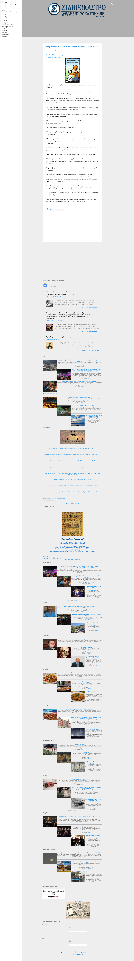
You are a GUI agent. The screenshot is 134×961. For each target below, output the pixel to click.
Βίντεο (4, 8)
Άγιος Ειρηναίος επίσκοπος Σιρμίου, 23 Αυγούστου (72, 543)
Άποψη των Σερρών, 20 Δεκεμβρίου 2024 (79, 397)
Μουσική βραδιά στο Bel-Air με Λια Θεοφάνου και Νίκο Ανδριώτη (79, 381)
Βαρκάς (48, 55)
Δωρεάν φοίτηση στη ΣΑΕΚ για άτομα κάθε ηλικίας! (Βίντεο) (79, 606)
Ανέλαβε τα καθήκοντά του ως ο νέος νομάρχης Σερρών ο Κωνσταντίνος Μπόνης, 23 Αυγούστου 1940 (72, 467)
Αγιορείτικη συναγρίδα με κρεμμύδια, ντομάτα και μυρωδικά (86, 681)
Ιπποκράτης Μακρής (86, 647)
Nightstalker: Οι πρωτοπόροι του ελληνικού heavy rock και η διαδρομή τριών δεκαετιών (79, 817)
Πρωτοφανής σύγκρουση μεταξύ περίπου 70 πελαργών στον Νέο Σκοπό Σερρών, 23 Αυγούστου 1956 (72, 492)
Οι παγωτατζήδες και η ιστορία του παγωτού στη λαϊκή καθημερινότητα (86, 788)
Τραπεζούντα (86, 752)
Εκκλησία (4, 36)
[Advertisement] (108, 43)
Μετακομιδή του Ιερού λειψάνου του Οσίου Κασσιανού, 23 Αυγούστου (72, 545)
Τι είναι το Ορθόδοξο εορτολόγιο (52, 558)
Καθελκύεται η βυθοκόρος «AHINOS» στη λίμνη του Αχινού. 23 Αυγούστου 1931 (72, 479)
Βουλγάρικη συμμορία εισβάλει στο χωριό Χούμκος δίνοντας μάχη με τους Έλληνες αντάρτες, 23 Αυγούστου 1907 (72, 485)
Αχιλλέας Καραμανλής (93, 656)
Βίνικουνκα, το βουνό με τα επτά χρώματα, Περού (79, 709)
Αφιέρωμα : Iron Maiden (86, 826)
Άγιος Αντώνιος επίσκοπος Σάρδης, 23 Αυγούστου (72, 542)
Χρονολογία (76, 503)
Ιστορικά (4, 28)
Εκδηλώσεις (5, 34)
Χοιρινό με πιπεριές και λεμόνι (79, 672)
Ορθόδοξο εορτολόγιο (49, 557)
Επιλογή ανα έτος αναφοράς (10, 2)
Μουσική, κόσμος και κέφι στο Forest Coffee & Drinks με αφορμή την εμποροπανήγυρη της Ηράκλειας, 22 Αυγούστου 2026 (86, 371)
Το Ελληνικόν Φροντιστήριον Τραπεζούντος (93, 762)
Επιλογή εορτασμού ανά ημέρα (72, 559)
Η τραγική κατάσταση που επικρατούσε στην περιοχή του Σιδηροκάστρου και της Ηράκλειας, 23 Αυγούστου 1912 (72, 454)
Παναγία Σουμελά (79, 744)
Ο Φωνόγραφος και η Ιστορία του (79, 779)
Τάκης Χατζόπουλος (79, 639)
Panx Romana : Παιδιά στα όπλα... (93, 836)
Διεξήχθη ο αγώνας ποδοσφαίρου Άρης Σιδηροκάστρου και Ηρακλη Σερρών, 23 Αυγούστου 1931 (72, 448)
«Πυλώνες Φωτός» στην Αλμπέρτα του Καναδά (93, 728)
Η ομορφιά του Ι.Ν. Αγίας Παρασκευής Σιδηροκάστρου (86, 405)
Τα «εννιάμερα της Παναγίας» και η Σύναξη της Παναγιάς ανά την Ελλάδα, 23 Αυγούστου (72, 551)
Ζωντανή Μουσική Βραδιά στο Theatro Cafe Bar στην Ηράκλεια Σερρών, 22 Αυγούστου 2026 (93, 588)
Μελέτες (4, 30)
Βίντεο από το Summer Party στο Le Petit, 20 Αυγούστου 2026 (86, 615)
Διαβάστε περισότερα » (90, 308)
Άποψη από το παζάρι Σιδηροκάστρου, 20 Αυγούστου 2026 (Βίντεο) (93, 624)
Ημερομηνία (69, 503)
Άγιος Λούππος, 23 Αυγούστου (72, 550)
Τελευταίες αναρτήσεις (58, 55)
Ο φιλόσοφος (59, 210)
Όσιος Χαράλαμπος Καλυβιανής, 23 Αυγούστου (72, 546)
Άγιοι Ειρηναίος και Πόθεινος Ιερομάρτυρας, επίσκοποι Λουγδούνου (72, 549)
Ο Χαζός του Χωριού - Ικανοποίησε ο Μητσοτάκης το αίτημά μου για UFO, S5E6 (79, 853)
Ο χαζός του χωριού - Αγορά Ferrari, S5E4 (93, 872)
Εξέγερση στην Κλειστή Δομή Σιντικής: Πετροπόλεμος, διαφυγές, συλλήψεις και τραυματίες (79, 360)
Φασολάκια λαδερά (93, 691)
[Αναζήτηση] (112, 4)
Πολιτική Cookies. (78, 954)
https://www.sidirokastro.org (89, 952)
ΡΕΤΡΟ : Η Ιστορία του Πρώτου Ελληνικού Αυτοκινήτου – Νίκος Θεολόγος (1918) (93, 799)
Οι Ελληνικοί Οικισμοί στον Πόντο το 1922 (60, 294)
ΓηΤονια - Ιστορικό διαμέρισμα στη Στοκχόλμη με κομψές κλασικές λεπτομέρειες (86, 718)
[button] (98, 47)
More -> (82, 366)
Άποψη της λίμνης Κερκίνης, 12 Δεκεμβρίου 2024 (93, 416)
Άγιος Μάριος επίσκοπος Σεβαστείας (58, 337)
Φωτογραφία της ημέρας (9, 4)
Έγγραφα (4, 32)
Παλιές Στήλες (78, 901)
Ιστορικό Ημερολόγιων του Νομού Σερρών (54, 498)
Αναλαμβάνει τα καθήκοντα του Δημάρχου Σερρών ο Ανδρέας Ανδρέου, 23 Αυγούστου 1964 (72, 460)
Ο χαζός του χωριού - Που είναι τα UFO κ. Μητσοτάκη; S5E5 (86, 861)
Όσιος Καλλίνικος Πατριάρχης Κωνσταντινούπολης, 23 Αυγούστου (72, 547)
